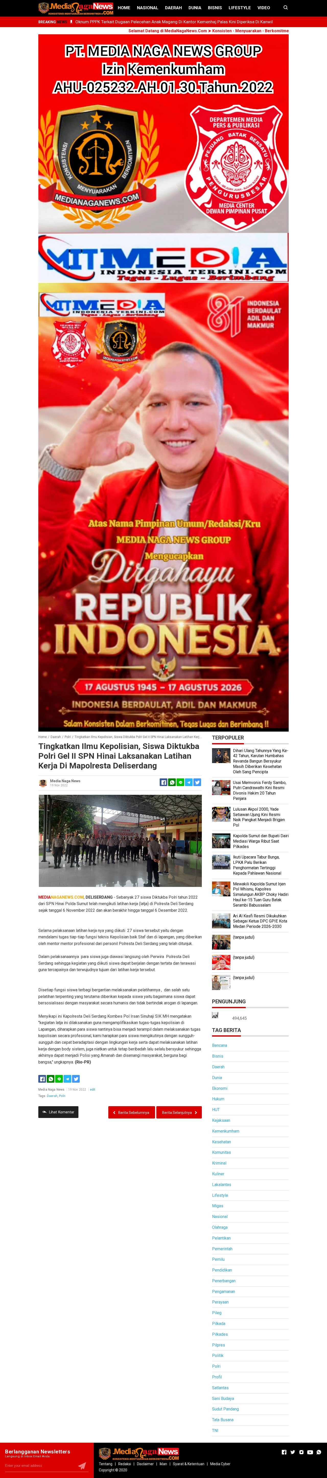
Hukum (218, 1098)
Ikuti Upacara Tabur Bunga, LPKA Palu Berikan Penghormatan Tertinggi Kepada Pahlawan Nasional (257, 865)
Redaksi (124, 1464)
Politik (218, 1355)
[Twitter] (76, 1079)
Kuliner (218, 1173)
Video (264, 7)
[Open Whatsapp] (319, 1452)
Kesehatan (221, 1141)
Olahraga (220, 1227)
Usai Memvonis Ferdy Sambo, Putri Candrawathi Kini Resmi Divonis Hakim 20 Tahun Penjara (259, 790)
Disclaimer (145, 1464)
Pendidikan (222, 1270)
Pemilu (218, 1259)
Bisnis (215, 7)
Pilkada (218, 1323)
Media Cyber (220, 1464)
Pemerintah (222, 1248)
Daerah (173, 7)
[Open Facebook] (284, 1452)
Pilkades (220, 1334)
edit (93, 1089)
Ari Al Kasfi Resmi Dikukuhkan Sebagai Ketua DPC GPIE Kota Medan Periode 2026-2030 (260, 921)
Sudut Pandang (225, 1409)
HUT (216, 1109)
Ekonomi (219, 1088)
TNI (215, 1430)
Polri (62, 1096)
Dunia (195, 7)
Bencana (219, 1045)
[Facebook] (42, 1079)
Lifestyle (240, 7)
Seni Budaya (223, 1398)
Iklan (163, 1464)
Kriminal (219, 1163)
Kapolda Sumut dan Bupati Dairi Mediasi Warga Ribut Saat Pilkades (261, 841)
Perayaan (220, 1302)
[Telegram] (189, 782)
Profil (217, 1377)
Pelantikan (221, 1238)
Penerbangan (224, 1280)
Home (124, 7)
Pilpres (218, 1345)
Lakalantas (221, 1184)
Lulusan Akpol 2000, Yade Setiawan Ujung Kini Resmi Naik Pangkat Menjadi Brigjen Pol (259, 817)
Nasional (147, 7)
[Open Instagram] (301, 1452)
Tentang (105, 1464)
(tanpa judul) (243, 937)
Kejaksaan (221, 1120)
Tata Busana (222, 1419)
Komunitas (221, 1152)
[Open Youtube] (310, 1452)
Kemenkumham (225, 1131)
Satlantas (220, 1387)
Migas (217, 1205)
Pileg (216, 1312)
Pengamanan (223, 1291)
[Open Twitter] (293, 1452)
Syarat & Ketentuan (188, 1464)
